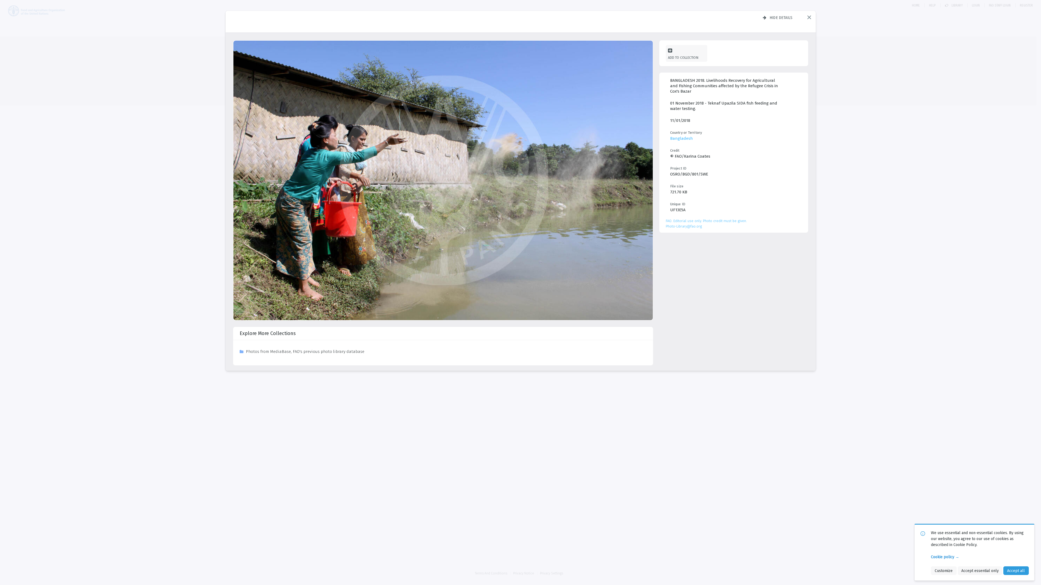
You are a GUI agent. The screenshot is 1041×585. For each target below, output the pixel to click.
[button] (809, 17)
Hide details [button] (781, 17)
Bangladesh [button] (681, 138)
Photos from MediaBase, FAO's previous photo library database (305, 351)
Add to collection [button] (683, 58)
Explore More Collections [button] (268, 333)
